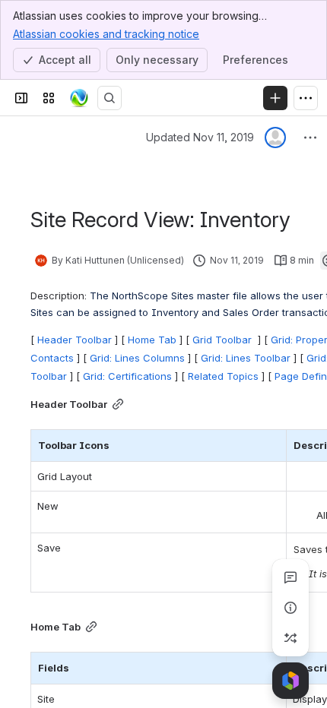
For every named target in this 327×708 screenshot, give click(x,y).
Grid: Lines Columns (137, 358)
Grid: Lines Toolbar (245, 358)
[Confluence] (79, 98)
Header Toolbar (74, 339)
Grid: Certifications (127, 376)
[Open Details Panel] (290, 608)
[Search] (109, 98)
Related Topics (223, 376)
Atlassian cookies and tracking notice (106, 33)
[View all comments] (290, 577)
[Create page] (290, 638)
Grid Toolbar (223, 339)
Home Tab (152, 339)
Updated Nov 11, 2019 (200, 137)
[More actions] (310, 137)
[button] (270, 445)
